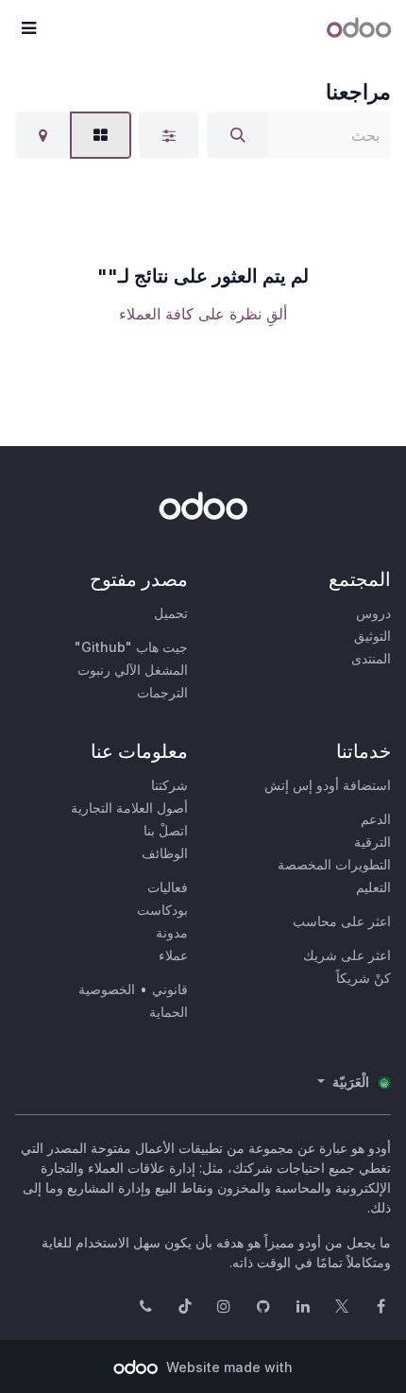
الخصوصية (106, 989)
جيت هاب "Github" (131, 647)
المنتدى (371, 658)
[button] (28, 28)
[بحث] (238, 135)
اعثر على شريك (347, 955)
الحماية (168, 1012)
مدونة (172, 932)
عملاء (173, 955)
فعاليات (167, 887)
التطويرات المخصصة (334, 864)
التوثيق (372, 636)
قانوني (170, 989)
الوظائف (165, 853)
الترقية (372, 842)
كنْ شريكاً (363, 978)
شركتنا (169, 785)
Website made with (227, 1367)
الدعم (376, 819)
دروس (373, 613)
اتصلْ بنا (166, 830)
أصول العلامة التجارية (129, 808)
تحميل (171, 613)
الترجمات (162, 692)
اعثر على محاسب (342, 921)
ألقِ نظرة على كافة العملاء (203, 313)
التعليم (373, 887)
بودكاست (162, 910)
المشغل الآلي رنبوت (132, 670)
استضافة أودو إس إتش (327, 785)
